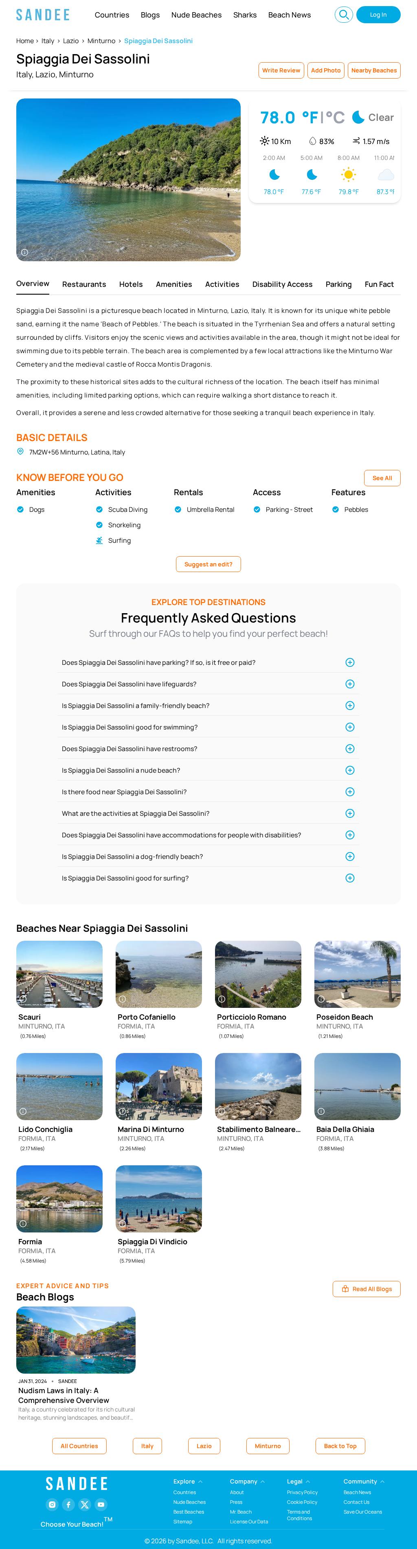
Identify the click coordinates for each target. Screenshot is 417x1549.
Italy (48, 40)
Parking (339, 284)
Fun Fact (379, 284)
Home (25, 40)
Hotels (131, 284)
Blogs (150, 15)
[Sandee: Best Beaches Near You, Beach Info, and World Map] (42, 14)
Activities (222, 284)
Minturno (101, 40)
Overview (32, 283)
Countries (112, 15)
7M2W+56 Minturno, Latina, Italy (77, 452)
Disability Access (282, 284)
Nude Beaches (196, 15)
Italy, (25, 74)
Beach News (289, 15)
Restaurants (84, 284)
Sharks (245, 15)
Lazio (71, 40)
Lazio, (46, 74)
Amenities (174, 284)
